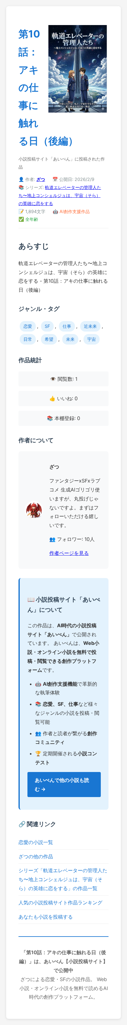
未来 (70, 339)
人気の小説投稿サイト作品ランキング (60, 902)
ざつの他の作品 (35, 856)
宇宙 (91, 339)
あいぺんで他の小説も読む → (62, 784)
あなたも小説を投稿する (45, 917)
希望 (49, 339)
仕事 (67, 326)
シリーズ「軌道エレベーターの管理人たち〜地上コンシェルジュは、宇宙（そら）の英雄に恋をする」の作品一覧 (62, 879)
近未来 (90, 326)
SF (47, 326)
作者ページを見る (69, 553)
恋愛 (27, 326)
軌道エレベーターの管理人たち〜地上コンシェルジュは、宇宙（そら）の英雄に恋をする (59, 195)
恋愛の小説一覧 (35, 842)
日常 (27, 339)
